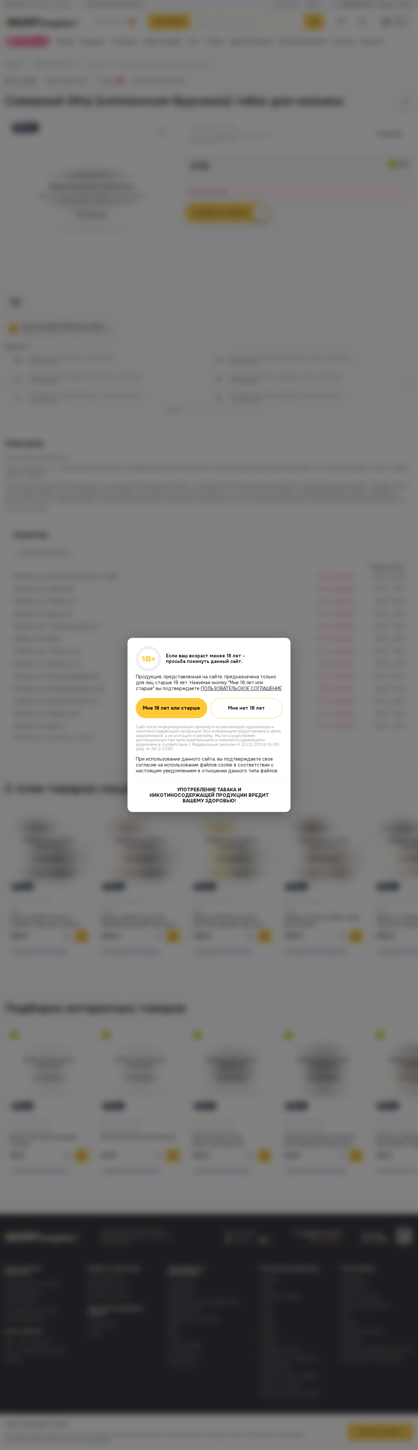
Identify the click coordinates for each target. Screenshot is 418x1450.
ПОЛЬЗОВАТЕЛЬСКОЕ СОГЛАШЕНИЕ (241, 688)
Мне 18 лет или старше (171, 708)
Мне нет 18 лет (246, 708)
